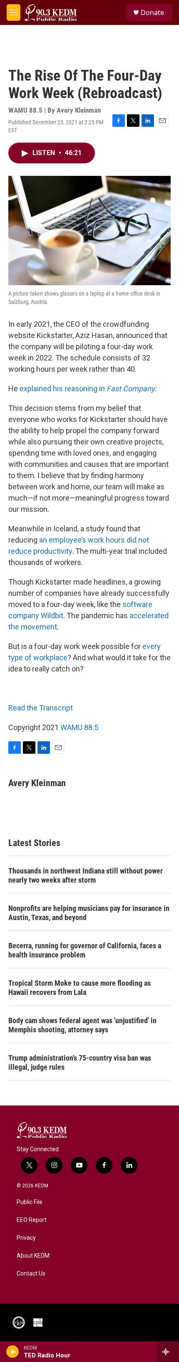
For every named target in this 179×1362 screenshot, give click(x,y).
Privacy (26, 1238)
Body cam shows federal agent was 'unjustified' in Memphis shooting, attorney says (82, 1025)
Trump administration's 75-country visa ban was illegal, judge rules (79, 1062)
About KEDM (33, 1256)
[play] (12, 1351)
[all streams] (168, 1351)
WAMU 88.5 (79, 727)
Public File (29, 1202)
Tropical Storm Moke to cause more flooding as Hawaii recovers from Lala (79, 988)
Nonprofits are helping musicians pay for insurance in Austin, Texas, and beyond (88, 913)
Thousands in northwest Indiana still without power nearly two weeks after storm (85, 875)
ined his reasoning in (97, 388)
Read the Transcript (40, 707)
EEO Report (32, 1220)
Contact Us (31, 1274)
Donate (152, 12)
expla (28, 388)
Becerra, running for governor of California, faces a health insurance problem (84, 950)
